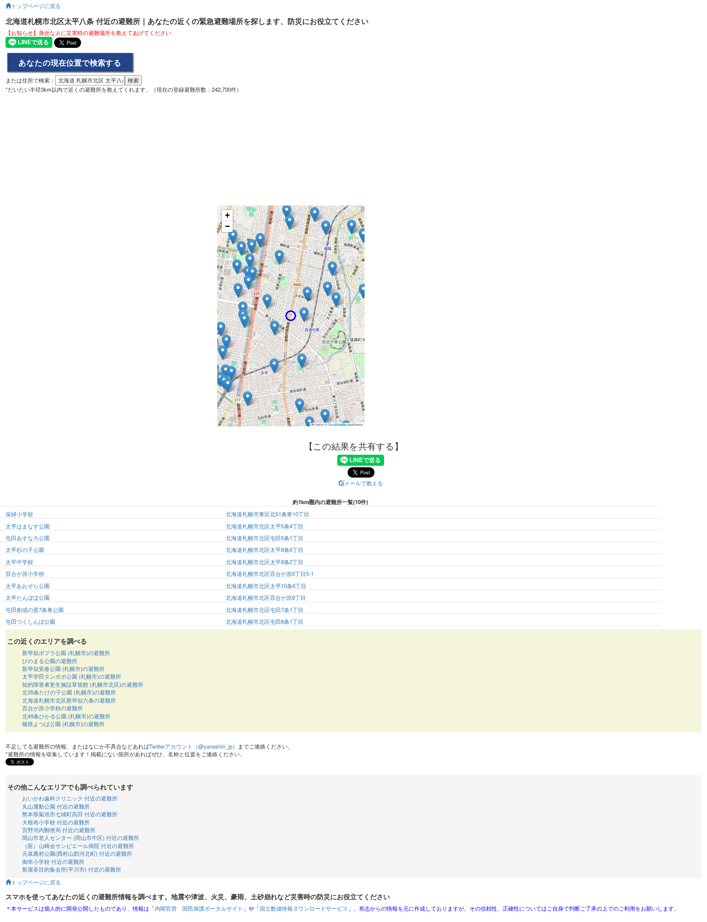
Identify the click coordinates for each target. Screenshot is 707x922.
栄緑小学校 (19, 514)
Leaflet (318, 424)
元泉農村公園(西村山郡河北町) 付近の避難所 (77, 853)
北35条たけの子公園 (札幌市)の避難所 (69, 692)
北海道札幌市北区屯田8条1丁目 (264, 621)
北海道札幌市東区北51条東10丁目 (267, 514)
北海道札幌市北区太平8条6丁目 (264, 549)
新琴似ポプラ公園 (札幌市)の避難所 (66, 653)
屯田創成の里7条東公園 (35, 609)
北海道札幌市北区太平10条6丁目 (266, 586)
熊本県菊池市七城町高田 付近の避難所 (69, 814)
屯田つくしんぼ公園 (30, 621)
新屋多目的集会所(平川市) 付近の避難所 (71, 869)
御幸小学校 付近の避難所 (53, 861)
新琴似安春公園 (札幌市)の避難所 (63, 668)
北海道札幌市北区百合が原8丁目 (266, 597)
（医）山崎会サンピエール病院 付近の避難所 (78, 845)
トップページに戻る (36, 6)
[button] (290, 315)
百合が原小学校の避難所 (52, 708)
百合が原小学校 (25, 573)
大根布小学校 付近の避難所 (56, 822)
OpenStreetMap (337, 424)
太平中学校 (19, 562)
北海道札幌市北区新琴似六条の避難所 (69, 700)
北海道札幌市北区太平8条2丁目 (264, 562)
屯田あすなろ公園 (28, 538)
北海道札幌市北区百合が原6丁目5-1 (270, 573)
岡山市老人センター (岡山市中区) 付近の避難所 (80, 837)
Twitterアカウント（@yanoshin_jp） (193, 746)
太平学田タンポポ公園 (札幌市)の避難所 (71, 676)
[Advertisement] (353, 146)
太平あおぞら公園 (28, 586)
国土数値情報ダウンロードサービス (304, 908)
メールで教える (363, 483)
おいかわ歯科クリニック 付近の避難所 (69, 798)
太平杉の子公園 (25, 549)
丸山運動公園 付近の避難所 (56, 806)
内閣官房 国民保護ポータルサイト (199, 908)
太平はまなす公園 (28, 526)
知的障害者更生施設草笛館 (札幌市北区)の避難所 (82, 684)
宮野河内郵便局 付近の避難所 (58, 830)
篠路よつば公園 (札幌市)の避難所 (63, 724)
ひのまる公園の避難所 (49, 661)
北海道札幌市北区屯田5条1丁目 (264, 538)
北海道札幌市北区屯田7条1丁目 (264, 609)
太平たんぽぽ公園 (28, 597)
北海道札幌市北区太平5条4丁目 (264, 526)
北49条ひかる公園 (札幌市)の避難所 (66, 716)
